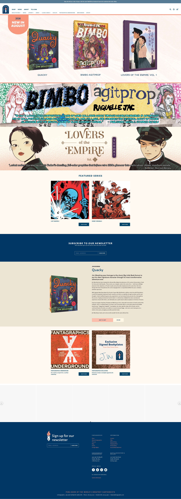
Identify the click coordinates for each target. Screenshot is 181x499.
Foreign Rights (95, 447)
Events (93, 445)
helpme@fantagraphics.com (117, 495)
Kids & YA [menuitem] (55, 12)
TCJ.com (94, 442)
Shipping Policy (114, 443)
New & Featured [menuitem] (16, 12)
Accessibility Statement (115, 447)
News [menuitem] (20, 9)
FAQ (111, 440)
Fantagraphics (61, 495)
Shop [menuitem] (13, 9)
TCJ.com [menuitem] (34, 9)
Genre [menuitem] (37, 12)
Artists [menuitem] (88, 12)
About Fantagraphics (97, 440)
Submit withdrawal (96, 477)
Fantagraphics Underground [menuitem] (67, 12)
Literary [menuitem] (30, 12)
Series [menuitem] (24, 12)
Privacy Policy (113, 445)
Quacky (97, 269)
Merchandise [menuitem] (80, 12)
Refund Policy (113, 442)
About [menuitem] (26, 9)
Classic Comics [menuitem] (46, 12)
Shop (93, 438)
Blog (93, 443)
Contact (112, 438)
